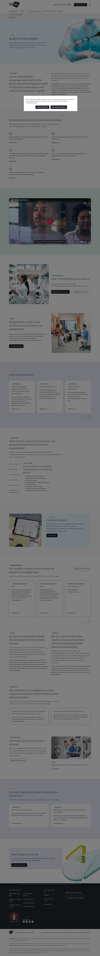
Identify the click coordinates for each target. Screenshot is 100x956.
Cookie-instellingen (42, 107)
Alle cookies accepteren (59, 107)
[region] (50, 103)
